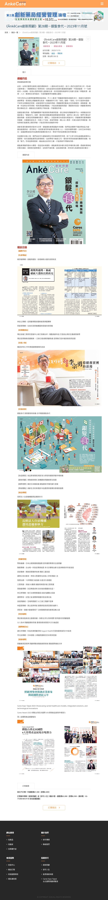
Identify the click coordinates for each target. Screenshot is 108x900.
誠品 (53, 53)
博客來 (59, 53)
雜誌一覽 (14, 32)
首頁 (6, 32)
